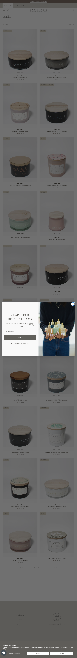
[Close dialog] (72, 304)
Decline (62, 653)
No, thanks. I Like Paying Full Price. (20, 343)
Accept (38, 653)
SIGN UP (20, 337)
